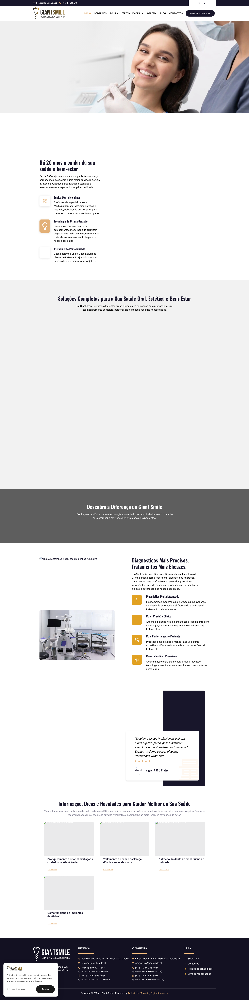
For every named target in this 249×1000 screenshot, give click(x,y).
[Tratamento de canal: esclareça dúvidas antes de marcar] (125, 839)
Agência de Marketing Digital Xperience (148, 993)
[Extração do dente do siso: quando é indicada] (180, 839)
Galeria (152, 13)
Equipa (114, 13)
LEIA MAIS (52, 869)
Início (87, 13)
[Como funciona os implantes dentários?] (69, 893)
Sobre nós (100, 13)
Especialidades (130, 13)
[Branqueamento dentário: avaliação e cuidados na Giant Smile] (69, 839)
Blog (163, 13)
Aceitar (45, 989)
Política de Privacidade (16, 989)
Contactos (176, 13)
